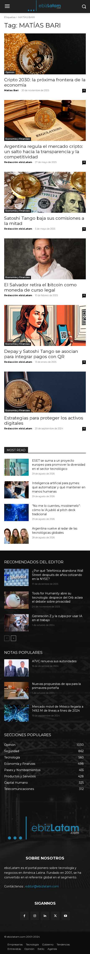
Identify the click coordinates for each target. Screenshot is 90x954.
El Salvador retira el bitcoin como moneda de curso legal (40, 287)
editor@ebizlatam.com (42, 886)
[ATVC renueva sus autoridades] (16, 668)
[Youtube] (66, 916)
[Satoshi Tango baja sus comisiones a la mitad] (45, 192)
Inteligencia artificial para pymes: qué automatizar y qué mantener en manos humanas (58, 487)
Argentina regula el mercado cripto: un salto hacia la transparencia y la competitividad (43, 151)
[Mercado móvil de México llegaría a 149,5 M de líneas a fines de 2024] (16, 713)
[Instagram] (35, 916)
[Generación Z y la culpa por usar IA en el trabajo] (16, 622)
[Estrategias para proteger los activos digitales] (45, 392)
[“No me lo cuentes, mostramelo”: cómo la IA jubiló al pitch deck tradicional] (16, 512)
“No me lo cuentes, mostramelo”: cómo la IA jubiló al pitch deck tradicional (56, 510)
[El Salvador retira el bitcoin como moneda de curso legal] (45, 258)
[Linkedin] (45, 916)
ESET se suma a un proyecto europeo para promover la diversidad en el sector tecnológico (58, 465)
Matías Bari (11, 90)
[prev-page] (6, 638)
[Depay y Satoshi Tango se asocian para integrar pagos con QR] (45, 325)
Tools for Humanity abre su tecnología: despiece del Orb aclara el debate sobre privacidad (57, 597)
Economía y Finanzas (17, 139)
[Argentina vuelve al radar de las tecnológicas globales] (16, 535)
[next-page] (13, 638)
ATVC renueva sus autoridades (54, 661)
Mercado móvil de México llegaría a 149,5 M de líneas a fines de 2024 (57, 709)
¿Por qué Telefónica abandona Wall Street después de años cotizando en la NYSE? (57, 575)
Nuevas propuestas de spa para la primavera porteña (56, 686)
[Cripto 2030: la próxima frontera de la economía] (45, 53)
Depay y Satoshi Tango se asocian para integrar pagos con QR (41, 354)
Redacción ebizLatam (18, 162)
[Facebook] (24, 916)
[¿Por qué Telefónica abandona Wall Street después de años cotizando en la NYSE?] (16, 577)
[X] (55, 916)
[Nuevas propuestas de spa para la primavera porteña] (16, 690)
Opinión (9, 72)
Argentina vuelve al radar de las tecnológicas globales (54, 531)
